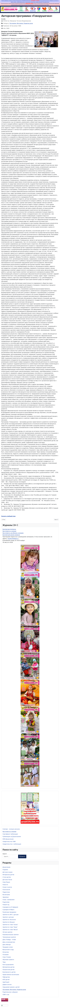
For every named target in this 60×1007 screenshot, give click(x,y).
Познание (6, 954)
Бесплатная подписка (9, 529)
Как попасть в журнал (9, 831)
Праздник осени (8, 947)
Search (5, 854)
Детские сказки (7, 872)
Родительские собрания (10, 992)
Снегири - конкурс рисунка (11, 829)
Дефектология (7, 984)
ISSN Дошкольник (8, 839)
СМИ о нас (6, 994)
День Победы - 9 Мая (9, 939)
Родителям (6, 902)
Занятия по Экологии (9, 919)
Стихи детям (7, 877)
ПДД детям (6, 977)
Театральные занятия (9, 937)
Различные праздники (9, 912)
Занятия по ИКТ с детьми (10, 914)
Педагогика (6, 892)
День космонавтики (9, 942)
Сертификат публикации (10, 834)
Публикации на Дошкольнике (12, 836)
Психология (6, 889)
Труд (4, 962)
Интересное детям (8, 874)
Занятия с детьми (8, 917)
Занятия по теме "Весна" (10, 929)
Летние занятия (7, 932)
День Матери (7, 944)
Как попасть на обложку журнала (13, 533)
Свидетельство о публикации (12, 844)
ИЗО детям (6, 979)
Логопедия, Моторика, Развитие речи (14, 989)
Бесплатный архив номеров (11, 535)
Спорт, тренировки (8, 899)
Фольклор (6, 952)
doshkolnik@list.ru (13, 538)
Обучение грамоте (8, 959)
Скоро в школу (7, 887)
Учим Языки (6, 882)
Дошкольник (6, 867)
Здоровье (6, 897)
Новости (5, 884)
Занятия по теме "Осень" (10, 924)
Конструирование (8, 964)
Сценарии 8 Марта (8, 909)
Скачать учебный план (8, 516)
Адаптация (6, 982)
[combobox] (10, 856)
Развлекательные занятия (11, 934)
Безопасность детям (9, 972)
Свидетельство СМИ (9, 841)
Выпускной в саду (8, 949)
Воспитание (6, 894)
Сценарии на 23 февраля (10, 907)
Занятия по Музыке (9, 922)
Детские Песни (7, 879)
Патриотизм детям (8, 969)
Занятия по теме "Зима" (10, 927)
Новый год (6, 904)
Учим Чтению (7, 957)
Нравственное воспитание (11, 974)
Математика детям (8, 967)
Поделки (5, 869)
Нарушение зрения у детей (11, 987)
